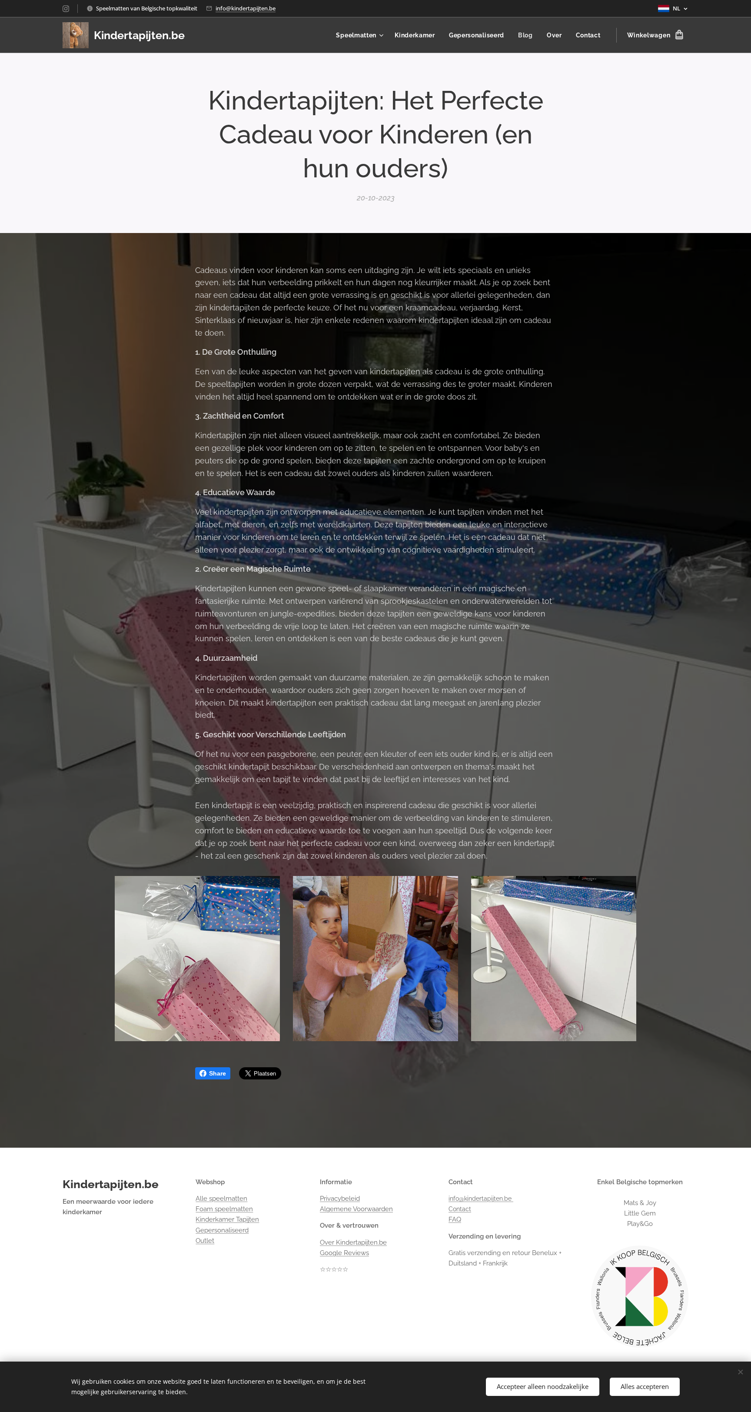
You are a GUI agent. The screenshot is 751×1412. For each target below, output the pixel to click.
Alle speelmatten (221, 1198)
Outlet (205, 1241)
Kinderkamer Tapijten (227, 1219)
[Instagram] (65, 8)
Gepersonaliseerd (222, 1230)
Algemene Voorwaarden (356, 1209)
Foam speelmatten (224, 1209)
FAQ (455, 1219)
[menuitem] (361, 35)
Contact (460, 1209)
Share (217, 1073)
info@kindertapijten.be (246, 8)
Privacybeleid (340, 1198)
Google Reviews (344, 1253)
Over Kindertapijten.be (353, 1242)
